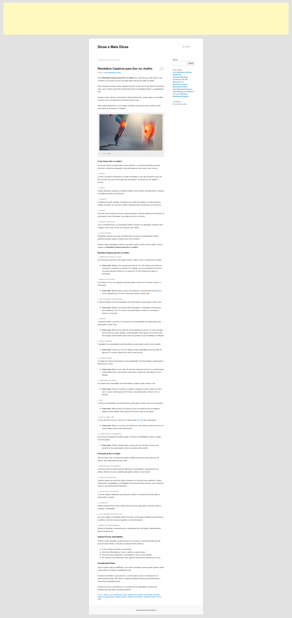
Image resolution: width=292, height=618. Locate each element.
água (160, 290)
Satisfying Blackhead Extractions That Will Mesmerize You (180, 79)
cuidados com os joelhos (135, 595)
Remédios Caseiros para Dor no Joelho (125, 68)
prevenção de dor (108, 597)
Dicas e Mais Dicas (113, 46)
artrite (124, 595)
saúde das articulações (135, 597)
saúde (141, 420)
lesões (100, 597)
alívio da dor (118, 595)
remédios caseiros (121, 597)
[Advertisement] (71, 19)
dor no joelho (148, 595)
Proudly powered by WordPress (146, 610)
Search (175, 60)
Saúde (106, 595)
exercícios (156, 595)
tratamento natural (149, 597)
